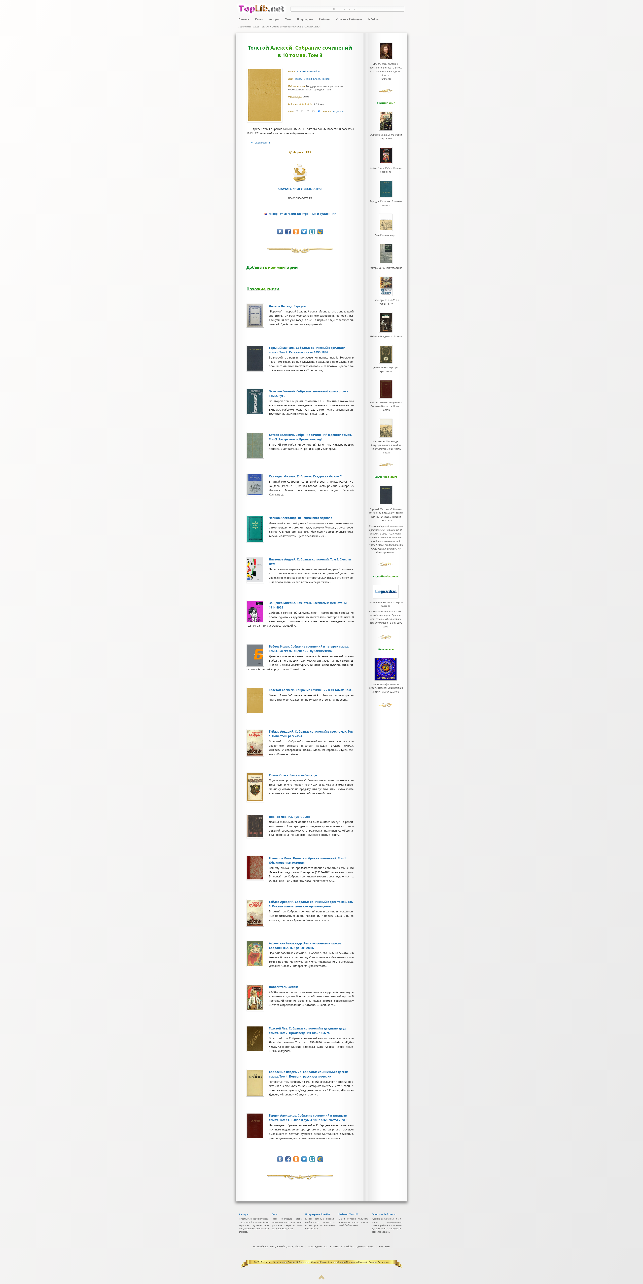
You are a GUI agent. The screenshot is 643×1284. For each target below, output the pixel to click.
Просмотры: (295, 96)
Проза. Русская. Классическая (312, 78)
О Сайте (373, 19)
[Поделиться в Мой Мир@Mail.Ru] (320, 231)
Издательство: (297, 86)
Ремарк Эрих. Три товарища (386, 267)
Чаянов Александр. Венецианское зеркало (300, 518)
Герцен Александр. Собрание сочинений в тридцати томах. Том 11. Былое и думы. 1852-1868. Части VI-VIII (308, 1118)
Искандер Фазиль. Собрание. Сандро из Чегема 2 (305, 476)
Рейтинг (324, 19)
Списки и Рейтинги (349, 19)
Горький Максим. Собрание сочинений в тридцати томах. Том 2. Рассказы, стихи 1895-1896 (307, 350)
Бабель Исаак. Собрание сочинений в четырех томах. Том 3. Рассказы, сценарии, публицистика (309, 649)
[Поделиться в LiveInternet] (312, 231)
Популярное (305, 19)
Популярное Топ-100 (317, 1214)
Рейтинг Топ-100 (348, 1214)
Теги (288, 19)
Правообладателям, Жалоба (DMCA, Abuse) (278, 1246)
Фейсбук (349, 1246)
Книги (259, 19)
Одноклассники (365, 1246)
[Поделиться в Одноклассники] (296, 231)
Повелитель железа (284, 987)
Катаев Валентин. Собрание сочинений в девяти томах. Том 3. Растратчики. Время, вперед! (310, 437)
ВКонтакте (336, 1246)
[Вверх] (321, 1278)
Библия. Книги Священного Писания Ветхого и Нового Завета (386, 406)
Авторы (274, 19)
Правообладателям (300, 198)
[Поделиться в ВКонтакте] (280, 231)
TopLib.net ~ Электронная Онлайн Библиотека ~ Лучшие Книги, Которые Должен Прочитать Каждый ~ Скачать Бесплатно (325, 1262)
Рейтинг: (293, 104)
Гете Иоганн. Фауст (386, 235)
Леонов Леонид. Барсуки (287, 306)
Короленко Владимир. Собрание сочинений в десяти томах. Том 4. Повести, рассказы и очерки (308, 1074)
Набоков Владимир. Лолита (386, 336)
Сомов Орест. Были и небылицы (293, 775)
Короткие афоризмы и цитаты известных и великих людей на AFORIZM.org (386, 688)
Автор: (292, 71)
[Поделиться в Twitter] (304, 231)
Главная (243, 19)
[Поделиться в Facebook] (288, 231)
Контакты (384, 1246)
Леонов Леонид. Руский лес (289, 817)
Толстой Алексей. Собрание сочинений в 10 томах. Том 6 (311, 690)
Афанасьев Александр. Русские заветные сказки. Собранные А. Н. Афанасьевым (305, 945)
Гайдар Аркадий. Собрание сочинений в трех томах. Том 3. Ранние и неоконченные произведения (311, 904)
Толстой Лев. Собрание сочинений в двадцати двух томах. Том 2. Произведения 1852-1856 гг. (307, 1030)
